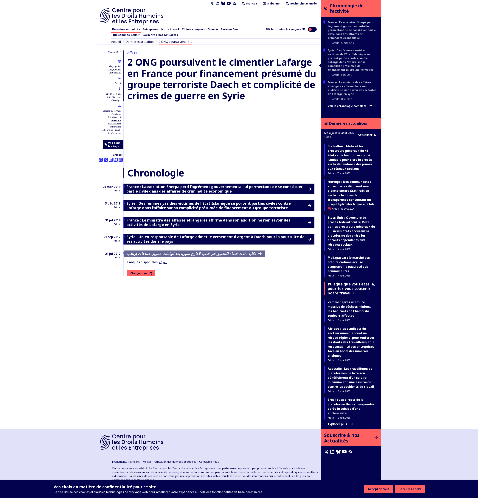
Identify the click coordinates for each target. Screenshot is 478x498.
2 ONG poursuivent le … (175, 42)
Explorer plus (337, 424)
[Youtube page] (228, 3)
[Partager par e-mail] (121, 160)
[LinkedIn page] (217, 3)
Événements (119, 461)
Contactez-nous (209, 461)
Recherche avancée (303, 3)
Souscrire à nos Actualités (160, 35)
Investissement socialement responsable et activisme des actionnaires (112, 123)
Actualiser (365, 135)
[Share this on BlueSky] (116, 160)
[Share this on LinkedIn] (111, 160)
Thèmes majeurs (193, 29)
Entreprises (150, 29)
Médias (147, 461)
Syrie (109, 97)
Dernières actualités (126, 29)
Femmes (117, 111)
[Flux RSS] (234, 3)
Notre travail (170, 29)
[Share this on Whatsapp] (101, 160)
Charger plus (138, 273)
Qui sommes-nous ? (126, 35)
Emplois (135, 461)
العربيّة (163, 262)
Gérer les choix (409, 489)
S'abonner (274, 3)
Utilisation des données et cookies (175, 461)
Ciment (117, 83)
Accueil (116, 42)
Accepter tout (378, 489)
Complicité (107, 111)
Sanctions (116, 114)
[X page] (212, 3)
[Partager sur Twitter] (106, 160)
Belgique (110, 94)
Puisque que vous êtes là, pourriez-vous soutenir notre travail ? (351, 289)
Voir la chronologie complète (347, 106)
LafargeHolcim (115, 72)
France (117, 94)
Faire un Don (229, 29)
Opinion (213, 29)
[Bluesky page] (223, 3)
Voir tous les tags (114, 144)
